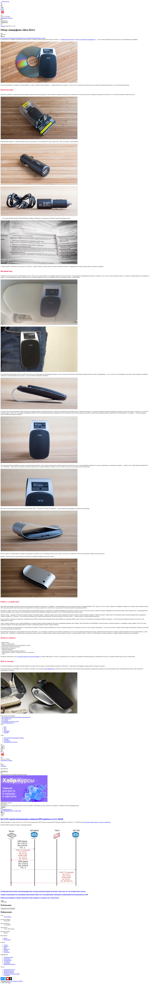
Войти (5, 938)
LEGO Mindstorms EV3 (8, 723)
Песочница (7, 952)
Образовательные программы (12, 973)
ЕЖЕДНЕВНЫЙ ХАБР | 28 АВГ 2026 (11, 810)
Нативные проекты (9, 972)
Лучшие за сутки (5, 908)
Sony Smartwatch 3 (6, 718)
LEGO (77, 39)
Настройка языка (5, 981)
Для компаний (7, 960)
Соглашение (7, 963)
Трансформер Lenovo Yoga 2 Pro (10, 721)
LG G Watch (5, 720)
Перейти (3, 807)
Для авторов (7, 958)
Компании (6, 949)
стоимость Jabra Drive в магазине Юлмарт (28, 656)
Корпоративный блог (9, 969)
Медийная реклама (9, 971)
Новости (6, 946)
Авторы (6, 950)
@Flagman (3, 766)
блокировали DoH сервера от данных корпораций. (97, 822)
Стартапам (6, 975)
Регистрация (7, 939)
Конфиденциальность (9, 964)
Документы (7, 961)
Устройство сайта (8, 957)
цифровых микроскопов (67, 39)
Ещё (5, 901)
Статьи (6, 945)
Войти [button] (2, 9)
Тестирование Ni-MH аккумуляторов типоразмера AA (16, 717)
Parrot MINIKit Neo (50, 668)
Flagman (3, 26)
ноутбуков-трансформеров (88, 39)
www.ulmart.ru (7, 916)
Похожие (12, 908)
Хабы (5, 947)
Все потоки (6, 1)
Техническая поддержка (16, 981)
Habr (9, 982)
